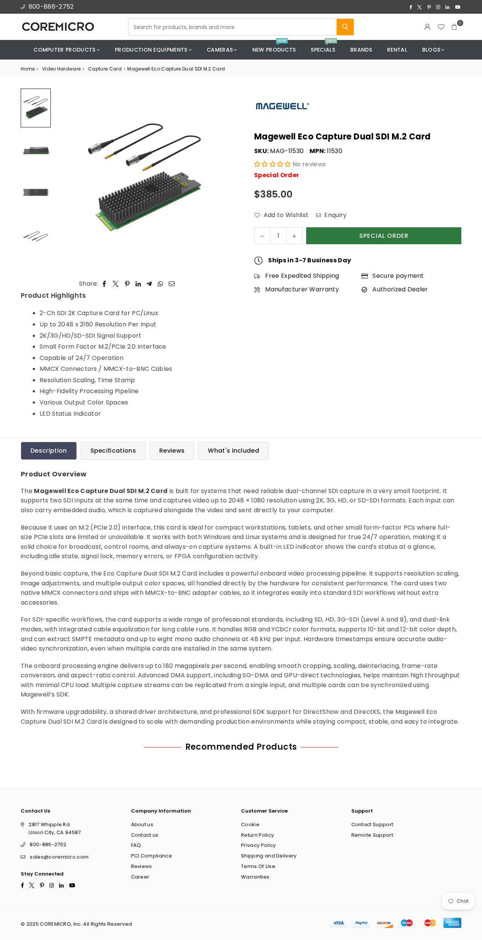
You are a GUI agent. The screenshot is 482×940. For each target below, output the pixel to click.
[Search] (345, 27)
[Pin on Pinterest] (127, 284)
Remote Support (372, 835)
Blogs (431, 50)
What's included (233, 450)
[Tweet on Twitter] (116, 284)
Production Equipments (151, 50)
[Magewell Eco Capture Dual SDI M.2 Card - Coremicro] (35, 108)
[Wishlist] (441, 27)
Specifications (113, 450)
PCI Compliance (151, 855)
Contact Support (372, 824)
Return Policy (257, 835)
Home (28, 69)
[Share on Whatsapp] (160, 284)
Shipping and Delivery (269, 855)
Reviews (172, 450)
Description (49, 450)
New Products (274, 47)
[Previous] (65, 178)
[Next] (225, 178)
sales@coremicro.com (59, 856)
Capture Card (105, 69)
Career (140, 876)
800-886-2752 (51, 6)
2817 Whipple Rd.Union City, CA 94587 (55, 828)
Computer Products (64, 50)
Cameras (220, 50)
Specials (323, 47)
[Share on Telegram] (149, 284)
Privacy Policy (258, 845)
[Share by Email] (172, 284)
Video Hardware (61, 69)
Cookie (250, 824)
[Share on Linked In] (138, 284)
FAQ (136, 845)
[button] (454, 27)
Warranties (255, 876)
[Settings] (427, 27)
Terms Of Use (258, 866)
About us (142, 824)
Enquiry (335, 215)
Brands (361, 50)
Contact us (145, 835)
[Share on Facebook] (104, 284)
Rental (397, 50)
